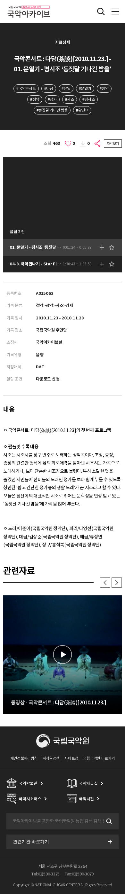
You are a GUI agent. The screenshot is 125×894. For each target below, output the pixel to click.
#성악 (104, 88)
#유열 (66, 88)
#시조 (69, 99)
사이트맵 (71, 758)
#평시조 (88, 99)
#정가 (52, 99)
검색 (108, 821)
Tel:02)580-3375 (45, 874)
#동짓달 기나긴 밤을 (52, 110)
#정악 (34, 99)
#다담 (48, 88)
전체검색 (101, 11)
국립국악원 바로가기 (99, 758)
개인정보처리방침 (24, 758)
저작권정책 (51, 758)
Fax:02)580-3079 (79, 874)
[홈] (28, 4)
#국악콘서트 (26, 88)
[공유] (98, 143)
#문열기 (85, 88)
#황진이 (82, 110)
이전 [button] (105, 582)
